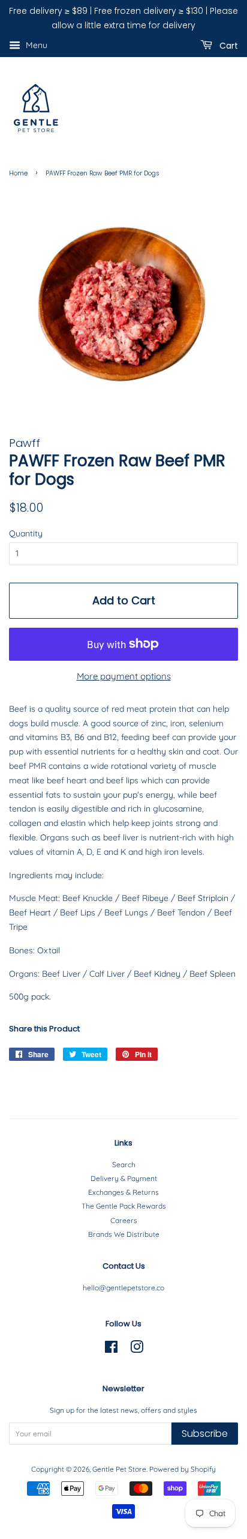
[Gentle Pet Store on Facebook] (111, 1349)
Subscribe (205, 1433)
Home (18, 173)
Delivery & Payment (124, 1178)
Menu (35, 45)
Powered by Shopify (182, 1469)
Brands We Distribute (123, 1234)
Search (123, 1164)
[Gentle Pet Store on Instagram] (136, 1349)
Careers (123, 1220)
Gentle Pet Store (119, 1469)
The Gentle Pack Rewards (124, 1205)
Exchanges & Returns (123, 1192)
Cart (227, 45)
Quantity (26, 533)
